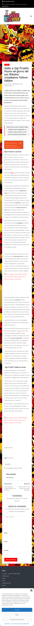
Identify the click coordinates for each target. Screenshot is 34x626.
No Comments (10, 85)
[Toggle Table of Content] (19, 143)
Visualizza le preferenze (17, 619)
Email (6, 541)
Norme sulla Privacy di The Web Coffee (20, 623)
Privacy (4, 585)
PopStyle (7, 64)
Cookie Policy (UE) (6, 583)
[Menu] (31, 16)
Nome (6, 533)
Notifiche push (5, 576)
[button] (31, 590)
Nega (17, 614)
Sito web (6, 550)
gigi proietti (7, 464)
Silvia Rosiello (11, 474)
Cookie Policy (7, 623)
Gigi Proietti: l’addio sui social (12, 147)
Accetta (17, 610)
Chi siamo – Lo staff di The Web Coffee (11, 573)
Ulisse (19, 331)
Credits (4, 578)
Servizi (3, 580)
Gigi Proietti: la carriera (11, 145)
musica (12, 172)
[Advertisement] (17, 40)
